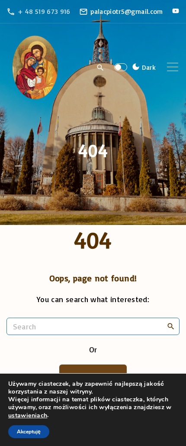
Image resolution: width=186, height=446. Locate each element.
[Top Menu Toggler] (172, 67)
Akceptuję (29, 431)
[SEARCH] (171, 326)
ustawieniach (27, 416)
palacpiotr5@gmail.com (126, 11)
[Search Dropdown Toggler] (101, 67)
